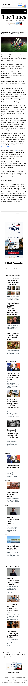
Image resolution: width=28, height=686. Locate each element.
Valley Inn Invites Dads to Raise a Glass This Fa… (12, 634)
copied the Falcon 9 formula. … (13, 467)
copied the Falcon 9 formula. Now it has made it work (13, 376)
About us (17, 652)
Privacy (4, 655)
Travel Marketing (9, 657)
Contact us (10, 652)
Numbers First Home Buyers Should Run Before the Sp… (12, 608)
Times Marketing (6, 659)
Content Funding (22, 655)
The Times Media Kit (12, 655)
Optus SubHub (5, 147)
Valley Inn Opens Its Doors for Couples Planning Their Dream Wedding (13, 433)
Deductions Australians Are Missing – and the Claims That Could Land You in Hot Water (13, 404)
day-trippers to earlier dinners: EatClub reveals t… (13, 581)
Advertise (4, 652)
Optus (15, 150)
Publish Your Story (19, 657)
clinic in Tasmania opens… (13, 494)
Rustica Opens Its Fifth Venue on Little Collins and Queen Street (13, 281)
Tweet (12, 214)
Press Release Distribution (14, 674)
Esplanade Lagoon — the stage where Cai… (13, 548)
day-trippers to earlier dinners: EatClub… (13, 520)
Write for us (23, 652)
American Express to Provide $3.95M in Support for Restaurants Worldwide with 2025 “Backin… (13, 308)
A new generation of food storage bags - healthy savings (13, 336)
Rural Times (23, 659)
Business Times (15, 659)
